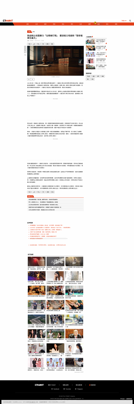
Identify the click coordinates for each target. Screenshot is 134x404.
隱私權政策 (32, 402)
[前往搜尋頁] (130, 21)
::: (19, 24)
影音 (107, 24)
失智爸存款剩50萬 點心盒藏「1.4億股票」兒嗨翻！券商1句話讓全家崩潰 (74, 311)
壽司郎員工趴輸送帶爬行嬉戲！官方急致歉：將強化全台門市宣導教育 (74, 369)
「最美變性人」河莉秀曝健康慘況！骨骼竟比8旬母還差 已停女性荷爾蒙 (36, 340)
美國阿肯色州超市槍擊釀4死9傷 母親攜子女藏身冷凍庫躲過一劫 (45, 207)
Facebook (56, 389)
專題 (116, 24)
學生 (38, 44)
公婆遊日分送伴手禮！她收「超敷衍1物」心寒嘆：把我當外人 (46, 230)
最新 (28, 24)
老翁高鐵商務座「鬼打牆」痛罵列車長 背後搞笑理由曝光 (43, 199)
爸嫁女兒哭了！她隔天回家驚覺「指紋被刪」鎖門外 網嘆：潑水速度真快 (36, 268)
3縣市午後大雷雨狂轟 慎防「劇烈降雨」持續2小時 (43, 232)
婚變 (93, 76)
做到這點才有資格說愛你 (36, 238)
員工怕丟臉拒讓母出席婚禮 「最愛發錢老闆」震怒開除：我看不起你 (74, 340)
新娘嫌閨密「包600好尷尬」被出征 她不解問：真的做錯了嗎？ (46, 225)
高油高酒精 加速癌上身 (53, 310)
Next (25, 54)
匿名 (88, 79)
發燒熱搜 (93, 385)
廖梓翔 (31, 40)
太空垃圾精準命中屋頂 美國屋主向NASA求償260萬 (42, 210)
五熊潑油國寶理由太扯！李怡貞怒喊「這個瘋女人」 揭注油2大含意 (55, 354)
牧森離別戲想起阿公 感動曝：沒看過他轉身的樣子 (43, 236)
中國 (29, 44)
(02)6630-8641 (42, 245)
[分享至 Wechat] (25, 52)
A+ (29, 79)
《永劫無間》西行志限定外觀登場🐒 (74, 268)
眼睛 (47, 44)
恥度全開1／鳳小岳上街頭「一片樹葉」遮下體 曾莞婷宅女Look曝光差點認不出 (36, 282)
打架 (43, 44)
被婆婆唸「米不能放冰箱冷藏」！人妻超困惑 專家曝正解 (55, 268)
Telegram (80, 389)
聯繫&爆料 (66, 385)
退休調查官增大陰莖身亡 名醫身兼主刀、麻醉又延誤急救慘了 (36, 311)
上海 (34, 44)
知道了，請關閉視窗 (127, 399)
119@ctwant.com (61, 245)
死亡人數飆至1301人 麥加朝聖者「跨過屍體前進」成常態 (43, 202)
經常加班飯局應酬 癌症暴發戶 (36, 296)
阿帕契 (88, 76)
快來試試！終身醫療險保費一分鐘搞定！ (74, 354)
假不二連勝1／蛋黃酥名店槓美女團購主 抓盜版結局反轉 (55, 297)
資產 (92, 79)
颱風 (103, 76)
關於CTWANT (52, 385)
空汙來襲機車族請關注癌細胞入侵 (74, 326)
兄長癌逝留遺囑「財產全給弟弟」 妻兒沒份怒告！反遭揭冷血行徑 (74, 282)
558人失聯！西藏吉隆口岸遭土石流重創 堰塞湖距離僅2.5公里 (36, 326)
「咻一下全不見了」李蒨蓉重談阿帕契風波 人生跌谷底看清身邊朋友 (55, 369)
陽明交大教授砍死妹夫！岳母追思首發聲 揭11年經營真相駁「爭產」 (55, 326)
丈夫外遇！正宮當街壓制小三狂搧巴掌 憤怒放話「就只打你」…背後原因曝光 (50, 227)
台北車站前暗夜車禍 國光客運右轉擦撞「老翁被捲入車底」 (44, 204)
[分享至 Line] (25, 47)
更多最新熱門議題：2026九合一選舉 (39, 234)
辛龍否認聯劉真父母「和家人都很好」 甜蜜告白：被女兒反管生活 (36, 369)
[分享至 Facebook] (25, 49)
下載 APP (124, 20)
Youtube (68, 389)
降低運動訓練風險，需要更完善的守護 (74, 297)
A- (32, 79)
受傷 (52, 44)
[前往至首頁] (8, 21)
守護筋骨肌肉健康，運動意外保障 (55, 340)
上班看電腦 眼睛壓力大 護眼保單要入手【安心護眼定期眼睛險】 (55, 282)
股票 (98, 76)
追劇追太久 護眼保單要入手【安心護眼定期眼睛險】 (36, 354)
